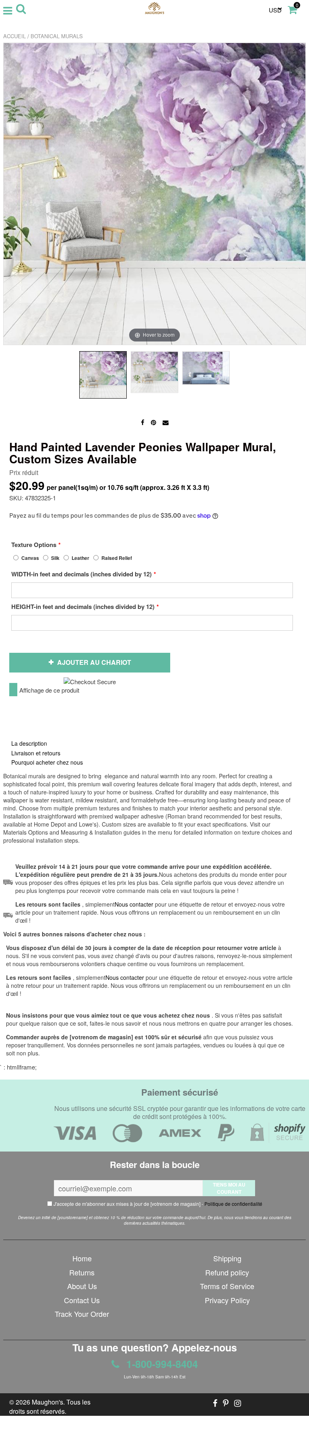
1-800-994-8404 (161, 1364)
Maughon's (47, 1402)
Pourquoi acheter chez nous (47, 762)
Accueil (14, 36)
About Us (82, 1286)
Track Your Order (82, 1313)
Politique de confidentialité (233, 1203)
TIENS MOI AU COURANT (229, 1188)
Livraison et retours (35, 753)
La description (29, 743)
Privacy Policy (227, 1300)
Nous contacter (124, 977)
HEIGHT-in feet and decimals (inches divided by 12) (82, 606)
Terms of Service (227, 1286)
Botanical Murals (57, 36)
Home (82, 1258)
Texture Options (33, 544)
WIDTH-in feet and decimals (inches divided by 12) (81, 574)
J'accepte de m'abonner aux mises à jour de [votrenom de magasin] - (157, 1203)
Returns (82, 1272)
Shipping (227, 1258)
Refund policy (227, 1272)
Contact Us (82, 1300)
